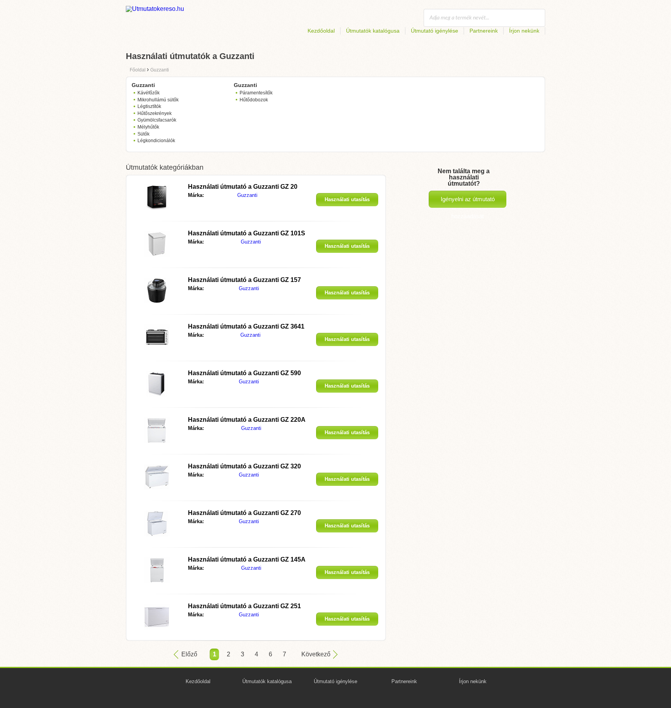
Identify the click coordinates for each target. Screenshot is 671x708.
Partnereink (483, 31)
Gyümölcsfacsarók (156, 120)
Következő (315, 654)
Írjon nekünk (524, 31)
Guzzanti (247, 195)
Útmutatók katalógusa (373, 31)
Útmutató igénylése (434, 31)
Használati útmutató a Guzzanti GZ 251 (244, 606)
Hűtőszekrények (154, 113)
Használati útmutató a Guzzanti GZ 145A (247, 559)
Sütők (143, 134)
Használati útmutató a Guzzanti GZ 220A (247, 419)
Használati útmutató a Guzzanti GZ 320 (244, 466)
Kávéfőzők (148, 93)
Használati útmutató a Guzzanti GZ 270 (244, 513)
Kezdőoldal (321, 31)
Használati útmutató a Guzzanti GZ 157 (244, 280)
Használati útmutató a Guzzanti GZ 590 (244, 373)
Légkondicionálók (156, 140)
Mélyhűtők (148, 127)
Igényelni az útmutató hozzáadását (468, 202)
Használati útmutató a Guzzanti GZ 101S (246, 233)
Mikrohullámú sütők (158, 100)
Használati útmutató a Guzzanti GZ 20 (242, 186)
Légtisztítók (149, 106)
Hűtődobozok (254, 100)
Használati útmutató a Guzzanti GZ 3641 (246, 326)
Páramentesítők (256, 93)
